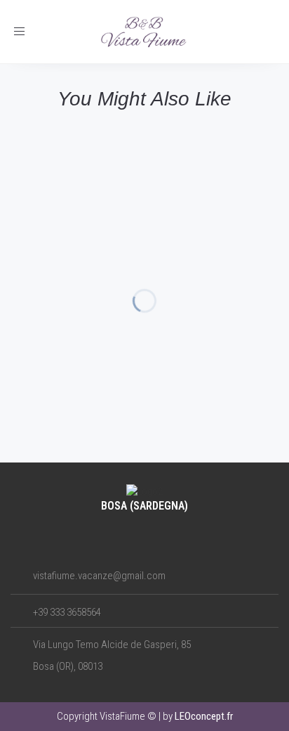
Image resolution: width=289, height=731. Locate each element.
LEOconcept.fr (204, 716)
